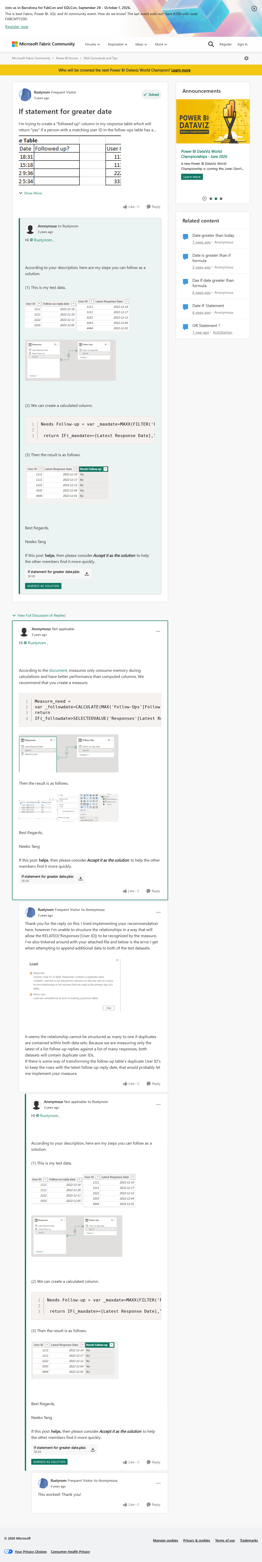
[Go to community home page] (43, 44)
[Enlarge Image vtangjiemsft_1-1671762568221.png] (68, 753)
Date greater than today (213, 235)
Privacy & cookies (196, 1540)
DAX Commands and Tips (100, 58)
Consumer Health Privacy (70, 1551)
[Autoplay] (204, 198)
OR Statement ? (206, 325)
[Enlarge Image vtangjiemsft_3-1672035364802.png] (68, 484)
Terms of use (225, 1540)
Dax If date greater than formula (213, 283)
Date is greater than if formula (211, 258)
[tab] (210, 198)
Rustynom (42, 92)
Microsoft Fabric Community (31, 58)
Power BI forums (67, 58)
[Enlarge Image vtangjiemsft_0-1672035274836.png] (51, 315)
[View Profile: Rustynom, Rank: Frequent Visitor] (25, 94)
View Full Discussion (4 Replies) (41, 615)
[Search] (211, 44)
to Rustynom (68, 226)
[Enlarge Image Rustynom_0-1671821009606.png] (73, 985)
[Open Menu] (246, 58)
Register (226, 44)
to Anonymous (93, 909)
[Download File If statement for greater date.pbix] (86, 573)
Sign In (242, 44)
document (58, 670)
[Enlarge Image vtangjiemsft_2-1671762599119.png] (68, 808)
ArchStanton (222, 332)
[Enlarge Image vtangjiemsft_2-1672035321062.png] (70, 360)
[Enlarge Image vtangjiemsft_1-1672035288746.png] (103, 315)
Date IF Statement (208, 305)
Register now (16, 26)
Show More (33, 193)
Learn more (181, 70)
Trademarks (249, 1540)
